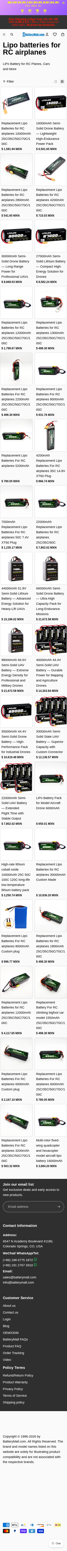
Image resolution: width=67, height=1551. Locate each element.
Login (7, 1319)
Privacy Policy (13, 1389)
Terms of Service (15, 1395)
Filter (10, 81)
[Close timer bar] (63, 2)
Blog (6, 1326)
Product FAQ (12, 1346)
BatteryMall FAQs (15, 1339)
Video (7, 1360)
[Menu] (4, 34)
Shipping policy (13, 1402)
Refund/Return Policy (18, 1375)
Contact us (10, 1312)
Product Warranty (15, 1382)
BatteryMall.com (14, 1441)
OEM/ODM (11, 1333)
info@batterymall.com (18, 1282)
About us (9, 1305)
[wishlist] (55, 34)
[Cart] (63, 34)
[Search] (12, 34)
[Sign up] (59, 1206)
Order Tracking (13, 1353)
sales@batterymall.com (19, 1277)
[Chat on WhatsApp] (35, 1260)
